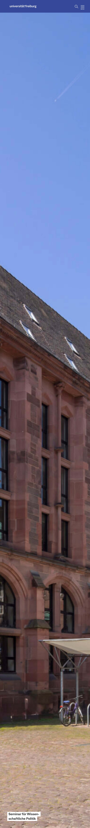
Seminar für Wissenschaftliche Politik (24, 816)
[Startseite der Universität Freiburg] (23, 6)
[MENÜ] (82, 6)
